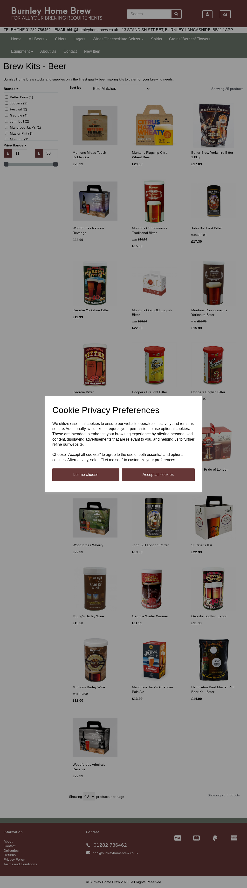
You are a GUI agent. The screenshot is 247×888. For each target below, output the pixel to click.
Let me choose (85, 475)
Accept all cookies (158, 475)
